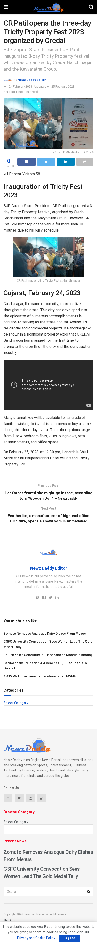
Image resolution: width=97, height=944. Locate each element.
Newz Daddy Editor (32, 79)
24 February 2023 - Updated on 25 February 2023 (41, 86)
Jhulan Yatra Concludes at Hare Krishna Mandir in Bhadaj (48, 655)
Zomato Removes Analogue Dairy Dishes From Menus (45, 633)
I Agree (69, 938)
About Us (9, 920)
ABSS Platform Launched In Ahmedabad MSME (40, 676)
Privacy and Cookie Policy (36, 938)
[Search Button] (88, 891)
